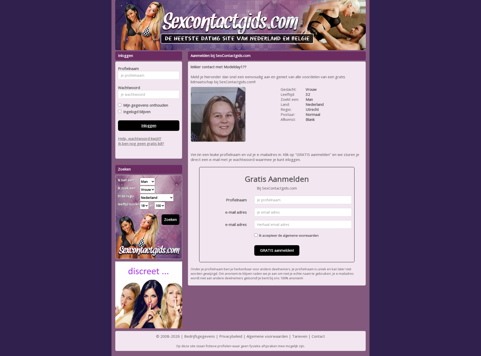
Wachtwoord (127, 87)
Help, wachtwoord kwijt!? (139, 138)
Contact (318, 336)
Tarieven (299, 336)
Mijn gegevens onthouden (144, 105)
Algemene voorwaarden (267, 336)
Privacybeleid (230, 336)
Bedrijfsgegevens (199, 336)
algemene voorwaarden (301, 235)
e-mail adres (236, 212)
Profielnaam (236, 199)
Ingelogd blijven (136, 111)
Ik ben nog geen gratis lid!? (141, 143)
